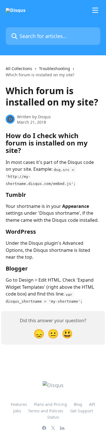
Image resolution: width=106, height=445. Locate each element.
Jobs (17, 411)
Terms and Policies (45, 411)
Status (53, 417)
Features (19, 404)
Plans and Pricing (50, 404)
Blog (78, 404)
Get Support (81, 411)
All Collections (19, 68)
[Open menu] (95, 10)
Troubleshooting (54, 68)
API (92, 404)
